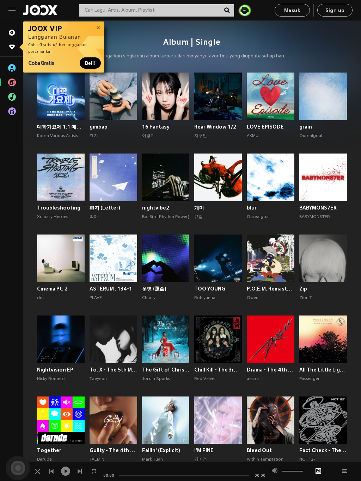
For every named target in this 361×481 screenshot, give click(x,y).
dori (41, 297)
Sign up (335, 10)
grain (305, 127)
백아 (94, 216)
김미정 (200, 459)
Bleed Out (259, 450)
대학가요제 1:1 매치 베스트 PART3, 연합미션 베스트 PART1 (61, 127)
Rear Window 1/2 (215, 127)
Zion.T (305, 297)
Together (49, 450)
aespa (253, 378)
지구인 (200, 135)
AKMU (252, 135)
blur (252, 208)
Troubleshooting (58, 208)
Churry (148, 297)
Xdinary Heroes (52, 216)
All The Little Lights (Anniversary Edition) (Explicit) (323, 370)
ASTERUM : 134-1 (111, 289)
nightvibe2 (155, 208)
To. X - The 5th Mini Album (113, 370)
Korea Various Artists (57, 135)
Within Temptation (265, 459)
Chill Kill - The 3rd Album (218, 370)
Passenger (309, 378)
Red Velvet (205, 378)
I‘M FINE (204, 450)
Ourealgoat (311, 135)
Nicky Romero (51, 378)
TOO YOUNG (209, 289)
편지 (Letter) (105, 208)
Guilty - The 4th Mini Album (113, 450)
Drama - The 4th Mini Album (270, 370)
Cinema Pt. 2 (52, 289)
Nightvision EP (55, 370)
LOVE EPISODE (265, 127)
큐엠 (198, 216)
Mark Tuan (152, 459)
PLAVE (96, 297)
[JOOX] (40, 10)
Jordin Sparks (156, 378)
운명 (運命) (154, 289)
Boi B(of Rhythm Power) (165, 216)
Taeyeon (98, 378)
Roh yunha (204, 297)
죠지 (94, 135)
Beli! (90, 63)
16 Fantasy (156, 127)
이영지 (148, 135)
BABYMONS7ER (318, 208)
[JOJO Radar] (245, 10)
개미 (199, 208)
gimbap (99, 127)
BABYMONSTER (314, 216)
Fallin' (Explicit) (161, 450)
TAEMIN (97, 459)
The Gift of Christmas (166, 370)
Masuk (292, 10)
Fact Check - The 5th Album (323, 450)
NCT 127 (307, 459)
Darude (44, 459)
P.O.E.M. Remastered (270, 289)
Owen (252, 297)
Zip (303, 289)
